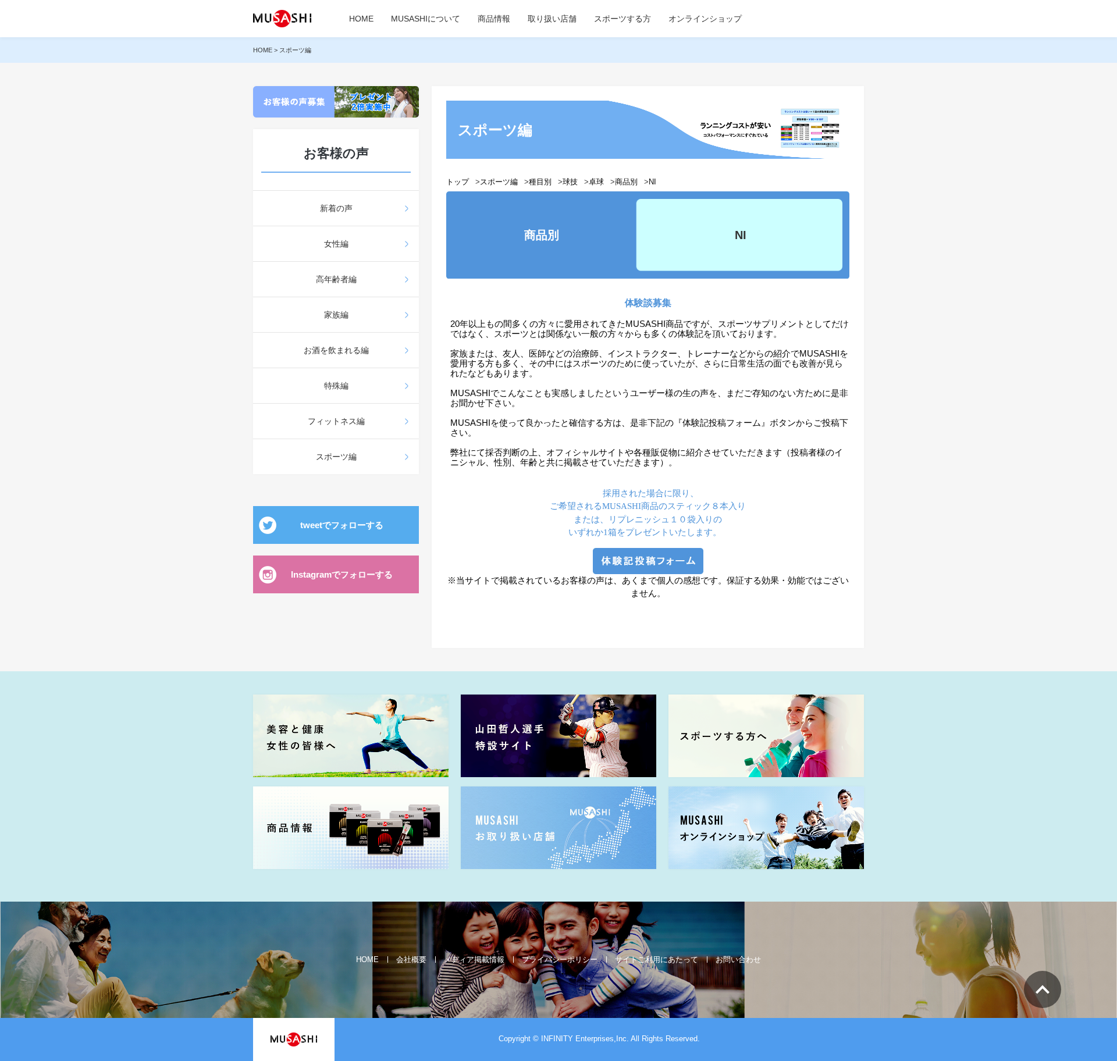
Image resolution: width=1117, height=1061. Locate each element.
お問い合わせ (738, 959)
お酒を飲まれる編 (336, 350)
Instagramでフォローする (342, 574)
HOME (361, 18)
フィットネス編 (336, 421)
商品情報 (494, 18)
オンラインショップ (705, 18)
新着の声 (336, 208)
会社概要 (411, 959)
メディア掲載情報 (474, 959)
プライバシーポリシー (559, 959)
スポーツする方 (622, 18)
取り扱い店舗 (552, 18)
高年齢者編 (336, 279)
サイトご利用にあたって (656, 959)
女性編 (336, 243)
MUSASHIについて (425, 18)
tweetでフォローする (341, 525)
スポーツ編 (336, 456)
